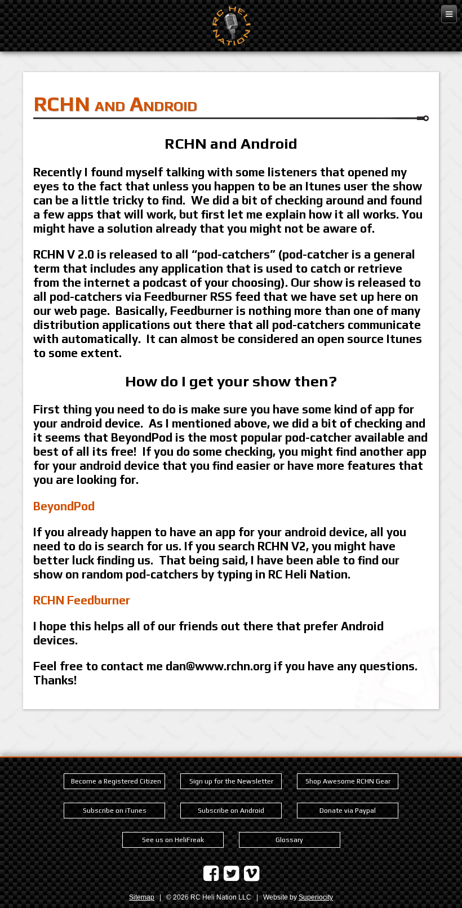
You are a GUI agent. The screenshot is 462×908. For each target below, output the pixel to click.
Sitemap (141, 897)
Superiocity (316, 897)
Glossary (289, 840)
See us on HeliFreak (173, 840)
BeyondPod (64, 506)
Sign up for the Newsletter (231, 781)
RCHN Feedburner (81, 600)
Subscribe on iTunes (114, 810)
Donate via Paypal (347, 810)
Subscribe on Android (231, 810)
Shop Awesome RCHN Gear (347, 781)
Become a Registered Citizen (116, 781)
